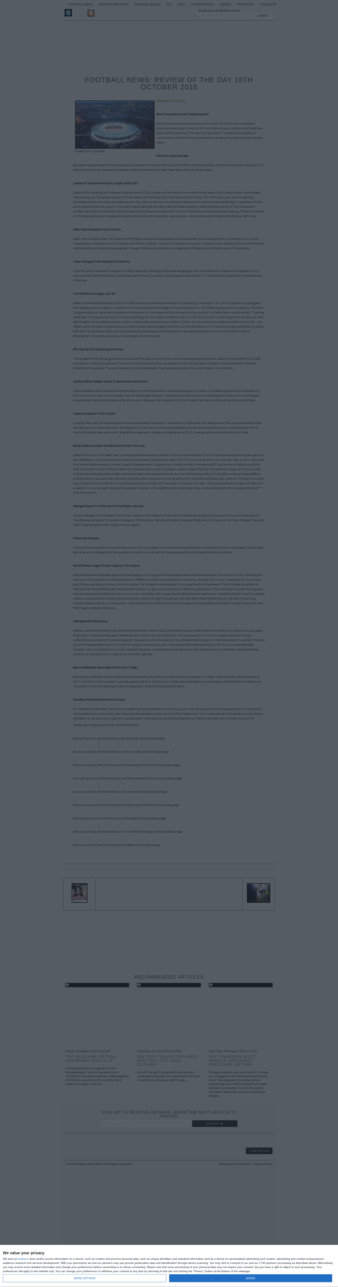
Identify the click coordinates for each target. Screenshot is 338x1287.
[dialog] (169, 1266)
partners (23, 1258)
